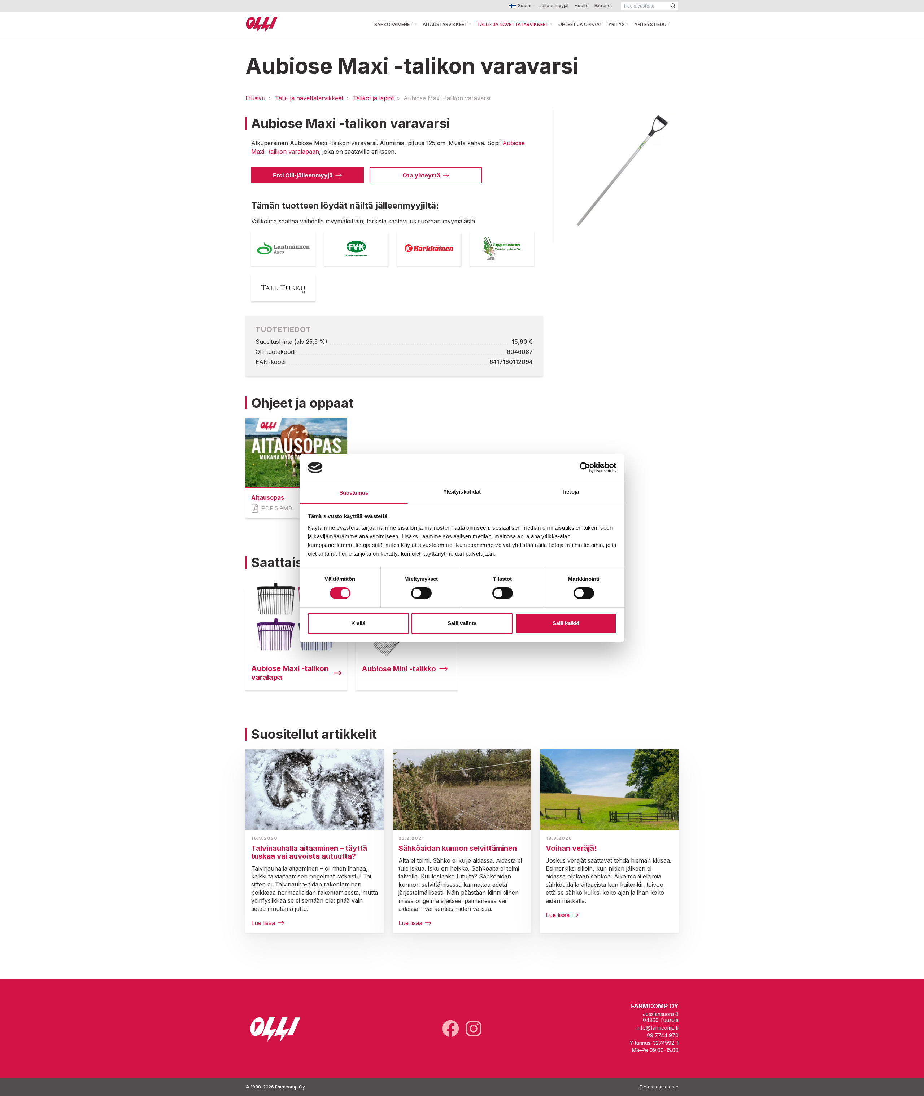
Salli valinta (462, 623)
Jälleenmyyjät (554, 5)
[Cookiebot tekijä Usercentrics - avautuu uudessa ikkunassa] (584, 467)
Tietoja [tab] (570, 491)
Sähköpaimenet (393, 24)
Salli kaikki (566, 623)
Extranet (603, 5)
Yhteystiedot (652, 24)
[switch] (421, 593)
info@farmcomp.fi (658, 1028)
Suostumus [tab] (354, 493)
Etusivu (255, 98)
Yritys (616, 24)
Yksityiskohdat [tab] (462, 491)
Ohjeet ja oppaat (580, 24)
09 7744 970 (663, 1035)
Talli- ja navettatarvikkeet (513, 24)
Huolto (582, 5)
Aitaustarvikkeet (445, 24)
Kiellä (358, 623)
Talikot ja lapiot (373, 98)
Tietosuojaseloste (659, 1087)
